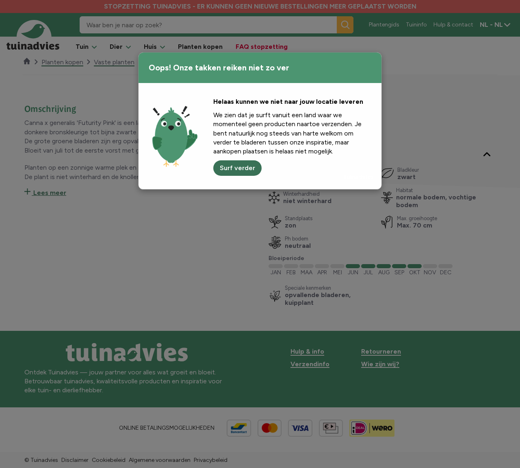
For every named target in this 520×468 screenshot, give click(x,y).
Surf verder (237, 168)
